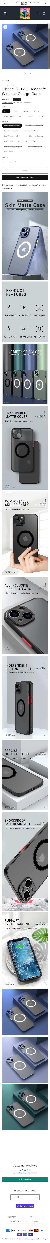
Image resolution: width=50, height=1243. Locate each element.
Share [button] (7, 81)
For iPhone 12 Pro (12, 131)
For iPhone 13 (11, 152)
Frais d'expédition (7, 102)
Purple (32, 116)
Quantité (5, 157)
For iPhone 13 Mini (13, 136)
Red (22, 116)
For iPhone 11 (31, 141)
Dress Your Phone (13, 1239)
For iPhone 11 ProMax (36, 136)
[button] (5, 13)
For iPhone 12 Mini (13, 126)
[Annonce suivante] (45, 3)
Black (37, 111)
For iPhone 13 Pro (36, 147)
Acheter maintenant (25, 177)
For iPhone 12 (31, 131)
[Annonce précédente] (4, 3)
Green (27, 111)
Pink (42, 116)
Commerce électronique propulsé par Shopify (33, 1239)
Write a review (25, 1179)
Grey (17, 111)
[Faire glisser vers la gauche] (19, 73)
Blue (7, 111)
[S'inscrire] (36, 1197)
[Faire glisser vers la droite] (30, 73)
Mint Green (10, 116)
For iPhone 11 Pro (12, 141)
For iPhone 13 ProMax (14, 147)
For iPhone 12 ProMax (36, 126)
